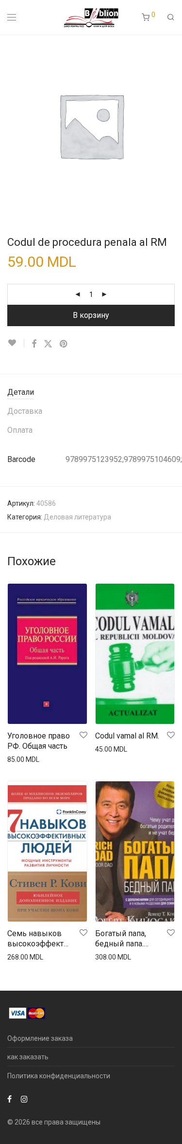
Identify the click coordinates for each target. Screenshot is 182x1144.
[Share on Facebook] (34, 344)
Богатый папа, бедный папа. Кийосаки (120, 939)
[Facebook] (9, 1099)
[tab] (91, 392)
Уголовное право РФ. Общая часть (38, 741)
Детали (20, 392)
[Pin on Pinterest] (64, 344)
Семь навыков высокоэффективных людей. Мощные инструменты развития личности (39, 939)
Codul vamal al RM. (127, 735)
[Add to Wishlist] (15, 343)
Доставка (24, 411)
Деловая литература (77, 517)
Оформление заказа (40, 1038)
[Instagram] (24, 1099)
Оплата (20, 430)
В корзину (91, 315)
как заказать (28, 1057)
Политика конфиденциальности (58, 1076)
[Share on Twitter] (48, 344)
